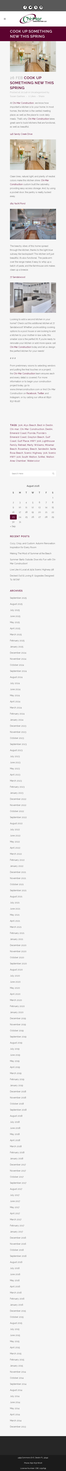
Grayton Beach (36, 437)
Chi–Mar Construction (24, 373)
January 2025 (16, 646)
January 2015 (16, 1366)
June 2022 (15, 835)
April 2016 (15, 1286)
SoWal (41, 457)
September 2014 (18, 1384)
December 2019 (18, 1018)
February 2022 (17, 860)
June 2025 (15, 616)
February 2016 (17, 1298)
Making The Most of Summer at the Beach (30, 553)
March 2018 (16, 1146)
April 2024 (15, 701)
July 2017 (14, 1195)
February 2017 (17, 1225)
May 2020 (15, 988)
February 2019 (17, 1079)
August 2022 (16, 823)
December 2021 (18, 872)
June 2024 (15, 689)
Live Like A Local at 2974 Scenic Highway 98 (32, 569)
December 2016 (18, 1238)
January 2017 (16, 1231)
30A (20, 425)
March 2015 (15, 1353)
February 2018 (17, 1152)
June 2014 (15, 1402)
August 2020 (16, 969)
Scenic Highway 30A (35, 453)
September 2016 (18, 1256)
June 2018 (15, 1128)
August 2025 (16, 604)
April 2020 (15, 994)
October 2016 (17, 1250)
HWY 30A (35, 441)
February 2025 (17, 640)
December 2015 (18, 1311)
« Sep (13, 526)
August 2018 (16, 1116)
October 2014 (17, 1378)
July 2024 (15, 683)
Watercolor (33, 461)
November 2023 (18, 732)
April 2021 (15, 921)
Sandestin (43, 449)
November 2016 (18, 1244)
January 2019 (16, 1085)
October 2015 (16, 1317)
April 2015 (15, 1347)
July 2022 (15, 829)
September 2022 (18, 817)
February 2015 (17, 1359)
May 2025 (15, 622)
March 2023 (16, 781)
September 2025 (18, 598)
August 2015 (16, 1323)
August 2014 (16, 1390)
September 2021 (18, 890)
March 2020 (16, 1000)
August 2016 (16, 1262)
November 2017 (18, 1171)
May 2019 (14, 1061)
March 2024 (16, 707)
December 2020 (18, 945)
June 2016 (15, 1274)
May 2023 (15, 768)
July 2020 (15, 976)
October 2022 (17, 811)
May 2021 (14, 915)
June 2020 (15, 982)
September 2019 (18, 1036)
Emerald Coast (18, 433)
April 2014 (15, 1414)
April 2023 (15, 774)
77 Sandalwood (17, 277)
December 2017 (18, 1164)
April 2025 (15, 628)
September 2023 (18, 744)
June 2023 (15, 762)
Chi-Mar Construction (23, 103)
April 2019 (15, 1067)
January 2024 (16, 720)
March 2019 (15, 1073)
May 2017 (14, 1207)
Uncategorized (38, 92)
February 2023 (17, 787)
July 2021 (14, 902)
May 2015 (14, 1341)
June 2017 (15, 1201)
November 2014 (18, 1372)
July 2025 (15, 610)
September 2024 (18, 671)
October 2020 (17, 957)
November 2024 (18, 659)
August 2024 (16, 677)
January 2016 (16, 1305)
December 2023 (18, 726)
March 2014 (15, 1420)
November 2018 (18, 1097)
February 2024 (17, 713)
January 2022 (16, 866)
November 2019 (18, 1024)
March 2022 (16, 854)
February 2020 (17, 1006)
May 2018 (15, 1134)
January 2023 (16, 793)
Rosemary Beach (27, 449)
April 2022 (15, 848)
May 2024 (15, 695)
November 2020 (18, 951)
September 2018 (18, 1110)
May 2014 (14, 1408)
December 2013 (18, 1426)
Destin (48, 429)
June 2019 (15, 1055)
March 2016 (16, 1292)
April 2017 (15, 1213)
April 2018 (15, 1140)
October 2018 (17, 1103)
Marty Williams (35, 445)
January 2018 (16, 1158)
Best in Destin (45, 425)
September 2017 (18, 1183)
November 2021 (18, 878)
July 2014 (14, 1396)
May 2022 (15, 841)
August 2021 (16, 896)
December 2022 (18, 799)
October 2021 (17, 884)
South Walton (29, 457)
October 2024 (17, 665)
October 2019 (17, 1030)
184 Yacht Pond (17, 203)
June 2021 (15, 908)
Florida (32, 433)
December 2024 (18, 653)
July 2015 (14, 1329)
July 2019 (14, 1049)
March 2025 (16, 634)
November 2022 (18, 805)
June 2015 (15, 1335)
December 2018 (18, 1091)
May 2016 (15, 1280)
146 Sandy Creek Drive (21, 134)
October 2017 (16, 1177)
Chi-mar (14, 429)
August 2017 (16, 1189)
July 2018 (15, 1122)
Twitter (40, 393)
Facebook (31, 393)
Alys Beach (30, 425)
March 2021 (15, 927)
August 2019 (16, 1043)
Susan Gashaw (17, 96)
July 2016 (15, 1268)
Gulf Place (23, 441)
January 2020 (16, 1012)
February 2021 (17, 933)
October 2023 (17, 738)
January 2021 (16, 939)
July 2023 (15, 756)
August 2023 (16, 750)
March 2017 (15, 1219)
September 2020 (18, 963)
